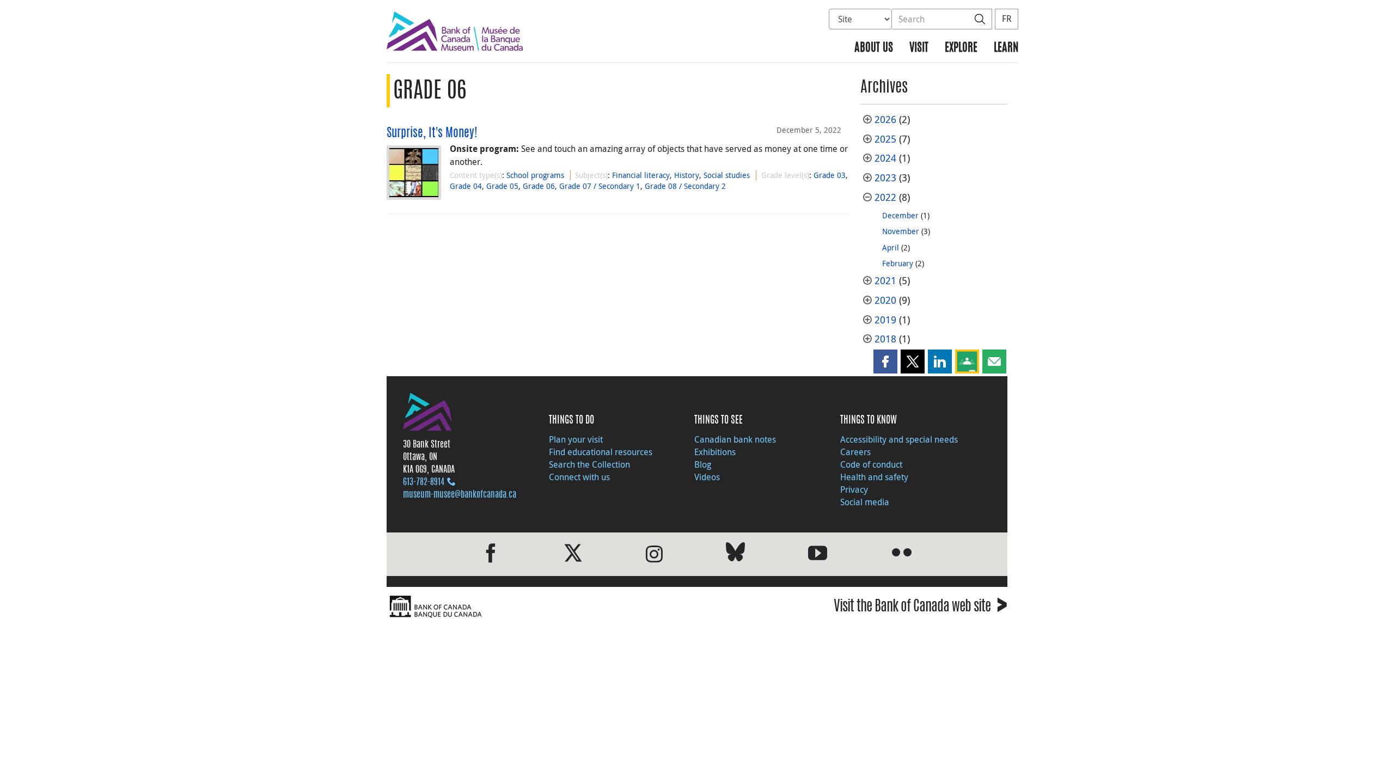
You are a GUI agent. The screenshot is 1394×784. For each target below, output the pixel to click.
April (890, 247)
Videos (707, 477)
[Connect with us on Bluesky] (735, 554)
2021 (885, 280)
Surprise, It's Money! (432, 133)
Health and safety (874, 477)
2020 (885, 300)
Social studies (727, 175)
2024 (885, 158)
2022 (885, 197)
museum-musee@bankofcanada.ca (459, 495)
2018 (885, 339)
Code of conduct (871, 464)
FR (1006, 18)
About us (873, 48)
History (686, 175)
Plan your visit (576, 439)
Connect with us (579, 477)
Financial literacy (641, 175)
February (897, 263)
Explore (961, 48)
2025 (885, 139)
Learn (1006, 48)
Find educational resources (600, 452)
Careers (855, 452)
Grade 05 (502, 186)
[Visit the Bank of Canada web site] (539, 607)
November (900, 231)
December (900, 215)
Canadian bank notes (735, 439)
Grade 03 (830, 175)
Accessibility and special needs (899, 439)
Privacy (854, 489)
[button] (885, 361)
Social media (864, 502)
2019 (885, 320)
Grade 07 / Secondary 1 (599, 186)
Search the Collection (589, 464)
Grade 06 (539, 186)
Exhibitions (715, 452)
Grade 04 (466, 186)
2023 (885, 177)
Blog (702, 464)
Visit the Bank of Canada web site (920, 608)
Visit (918, 48)
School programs (535, 175)
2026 (885, 119)
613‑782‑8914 (423, 482)
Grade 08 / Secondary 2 (685, 186)
